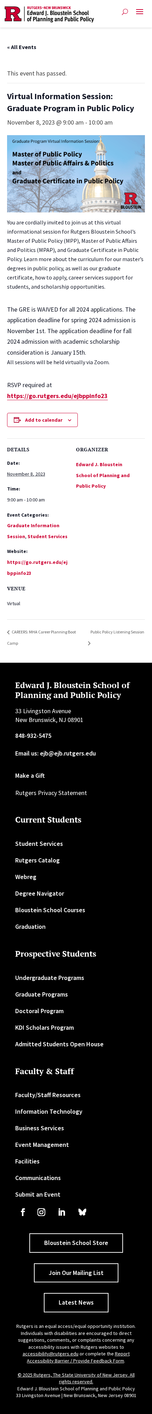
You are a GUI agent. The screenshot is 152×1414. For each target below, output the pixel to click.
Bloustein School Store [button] (76, 1243)
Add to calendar (44, 420)
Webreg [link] (25, 877)
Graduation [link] (30, 926)
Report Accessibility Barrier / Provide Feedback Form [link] (78, 1357)
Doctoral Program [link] (39, 1011)
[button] (139, 14)
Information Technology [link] (48, 1111)
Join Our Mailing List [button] (76, 1273)
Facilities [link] (27, 1161)
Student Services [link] (48, 536)
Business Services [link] (39, 1128)
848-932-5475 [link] (33, 736)
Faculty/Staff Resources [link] (48, 1095)
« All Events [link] (21, 46)
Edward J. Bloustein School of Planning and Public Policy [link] (103, 475)
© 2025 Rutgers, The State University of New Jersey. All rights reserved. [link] (76, 1378)
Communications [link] (38, 1178)
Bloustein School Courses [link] (50, 910)
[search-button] (125, 12)
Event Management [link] (42, 1145)
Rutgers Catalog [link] (37, 860)
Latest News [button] (76, 1302)
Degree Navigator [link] (39, 893)
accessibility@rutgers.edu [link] (50, 1353)
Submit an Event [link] (37, 1194)
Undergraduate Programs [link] (49, 978)
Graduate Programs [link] (41, 994)
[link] (49, 14)
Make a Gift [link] (30, 775)
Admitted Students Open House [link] (59, 1044)
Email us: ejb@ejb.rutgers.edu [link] (55, 753)
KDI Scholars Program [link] (44, 1027)
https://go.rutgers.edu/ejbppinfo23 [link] (57, 396)
